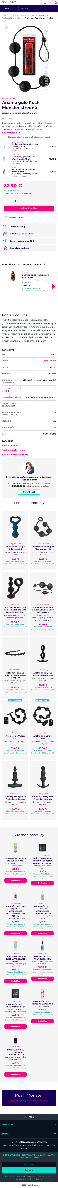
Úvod (4, 15)
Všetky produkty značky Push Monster (29, 1100)
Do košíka (15, 880)
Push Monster (8, 98)
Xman (14, 167)
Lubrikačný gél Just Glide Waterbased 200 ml (23, 158)
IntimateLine (17, 142)
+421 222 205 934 (18, 486)
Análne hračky (45, 15)
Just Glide (16, 155)
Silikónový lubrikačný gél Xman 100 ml (23, 170)
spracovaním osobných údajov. (29, 1179)
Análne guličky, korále (11, 18)
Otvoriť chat (29, 492)
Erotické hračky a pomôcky (23, 15)
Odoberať (29, 1170)
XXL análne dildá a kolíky (15, 454)
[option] (29, 281)
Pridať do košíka (29, 208)
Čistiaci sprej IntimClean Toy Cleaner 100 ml (25, 145)
